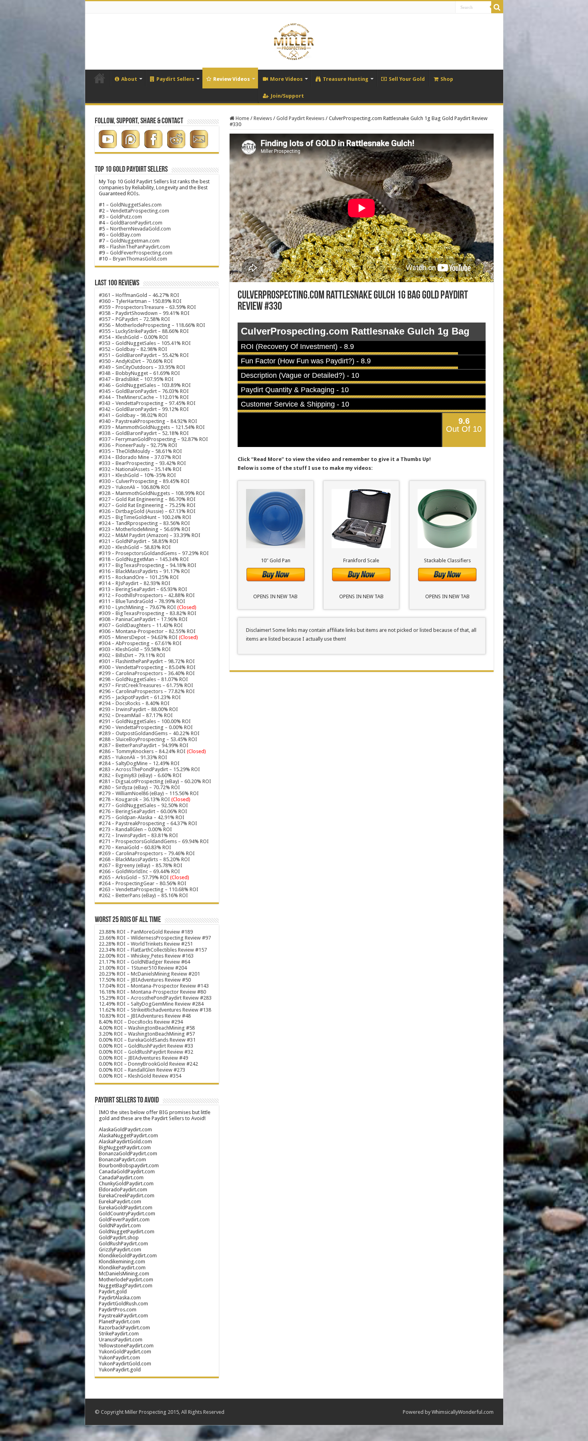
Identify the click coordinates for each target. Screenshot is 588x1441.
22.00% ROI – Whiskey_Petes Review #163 (146, 956)
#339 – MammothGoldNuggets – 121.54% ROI (152, 427)
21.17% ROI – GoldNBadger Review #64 (144, 962)
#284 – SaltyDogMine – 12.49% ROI (139, 763)
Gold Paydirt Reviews (300, 118)
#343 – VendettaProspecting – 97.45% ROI (147, 403)
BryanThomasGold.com (140, 259)
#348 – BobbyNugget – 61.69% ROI (139, 373)
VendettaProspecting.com (139, 211)
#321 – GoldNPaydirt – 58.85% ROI (138, 541)
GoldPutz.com (126, 217)
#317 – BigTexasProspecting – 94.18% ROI (147, 565)
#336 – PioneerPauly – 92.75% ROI (138, 445)
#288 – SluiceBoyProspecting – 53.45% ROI (148, 739)
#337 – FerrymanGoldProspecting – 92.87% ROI (153, 439)
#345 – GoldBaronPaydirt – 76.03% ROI (144, 391)
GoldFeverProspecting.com (141, 253)
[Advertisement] (362, 744)
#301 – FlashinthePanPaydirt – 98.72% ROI (147, 661)
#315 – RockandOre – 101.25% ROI (139, 577)
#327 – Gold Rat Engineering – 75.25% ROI (147, 505)
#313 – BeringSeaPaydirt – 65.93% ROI (143, 589)
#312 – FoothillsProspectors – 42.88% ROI (147, 595)
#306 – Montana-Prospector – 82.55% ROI (147, 631)
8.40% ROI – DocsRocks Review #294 (141, 1022)
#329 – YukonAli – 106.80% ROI (134, 487)
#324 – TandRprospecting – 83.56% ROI (144, 523)
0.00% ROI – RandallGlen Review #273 (142, 1070)
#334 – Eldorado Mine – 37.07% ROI (140, 457)
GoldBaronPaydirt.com (136, 223)
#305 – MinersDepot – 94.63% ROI (138, 637)
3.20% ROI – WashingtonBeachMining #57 (147, 1034)
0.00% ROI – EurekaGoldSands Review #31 (147, 1040)
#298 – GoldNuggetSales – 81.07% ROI (143, 679)
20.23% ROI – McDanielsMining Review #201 (149, 974)
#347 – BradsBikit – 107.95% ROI (136, 379)
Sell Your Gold (407, 79)
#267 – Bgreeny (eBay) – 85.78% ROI (140, 865)
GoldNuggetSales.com (136, 205)
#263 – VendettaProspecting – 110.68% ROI (148, 889)
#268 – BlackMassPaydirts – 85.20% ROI (144, 859)
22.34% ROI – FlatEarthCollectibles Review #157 (153, 950)
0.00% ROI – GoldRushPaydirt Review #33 (146, 1046)
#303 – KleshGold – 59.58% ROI (135, 649)
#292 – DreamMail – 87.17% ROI (136, 715)
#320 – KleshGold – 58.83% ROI (135, 547)
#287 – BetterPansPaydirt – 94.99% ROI (143, 745)
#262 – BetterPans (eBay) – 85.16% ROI (143, 895)
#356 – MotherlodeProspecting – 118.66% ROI (152, 325)
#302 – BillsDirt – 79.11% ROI (132, 655)
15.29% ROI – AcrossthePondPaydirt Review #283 (155, 998)
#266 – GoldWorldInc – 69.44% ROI (139, 871)
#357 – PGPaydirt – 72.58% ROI (134, 319)
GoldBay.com (125, 235)
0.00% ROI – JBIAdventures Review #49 (143, 1058)
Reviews (263, 118)
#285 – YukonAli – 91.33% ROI (133, 757)
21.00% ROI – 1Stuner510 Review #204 (143, 968)
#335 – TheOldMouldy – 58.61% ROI (140, 451)
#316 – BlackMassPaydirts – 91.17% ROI (144, 571)
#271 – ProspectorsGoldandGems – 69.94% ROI (154, 841)
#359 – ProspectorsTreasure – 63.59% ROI (147, 307)
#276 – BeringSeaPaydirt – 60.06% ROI (143, 811)
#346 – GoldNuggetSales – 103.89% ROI (145, 385)
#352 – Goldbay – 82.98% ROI (133, 349)
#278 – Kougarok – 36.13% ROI (144, 799)
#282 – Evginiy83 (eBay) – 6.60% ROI (140, 775)
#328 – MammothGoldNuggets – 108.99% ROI (152, 493)
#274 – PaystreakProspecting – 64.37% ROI (148, 823)
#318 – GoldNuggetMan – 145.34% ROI (144, 559)
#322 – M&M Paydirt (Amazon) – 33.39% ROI (149, 535)
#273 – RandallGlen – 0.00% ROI (135, 829)
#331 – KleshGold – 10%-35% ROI (137, 475)
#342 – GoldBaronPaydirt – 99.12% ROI (144, 409)
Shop (446, 79)
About (129, 79)
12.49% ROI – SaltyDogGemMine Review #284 (151, 1004)
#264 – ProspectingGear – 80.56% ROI (142, 883)
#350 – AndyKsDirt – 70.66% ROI (136, 361)
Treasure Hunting (345, 79)
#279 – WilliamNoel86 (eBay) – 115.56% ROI (149, 793)
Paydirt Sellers (175, 79)
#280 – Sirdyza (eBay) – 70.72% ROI (139, 787)
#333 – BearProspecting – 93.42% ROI (142, 463)
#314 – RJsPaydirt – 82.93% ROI (134, 583)
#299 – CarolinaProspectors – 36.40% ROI (147, 673)
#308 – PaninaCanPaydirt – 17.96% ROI (143, 619)
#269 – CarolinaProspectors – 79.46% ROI (147, 853)
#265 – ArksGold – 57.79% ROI (144, 877)
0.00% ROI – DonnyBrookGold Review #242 (148, 1064)
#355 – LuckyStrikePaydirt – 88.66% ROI (144, 331)
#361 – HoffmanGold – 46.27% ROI (139, 295)
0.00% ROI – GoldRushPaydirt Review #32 (146, 1052)
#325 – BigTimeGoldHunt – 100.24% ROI (145, 517)
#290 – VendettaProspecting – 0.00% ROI (146, 727)
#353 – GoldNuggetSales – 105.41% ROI (145, 343)
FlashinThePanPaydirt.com (140, 247)
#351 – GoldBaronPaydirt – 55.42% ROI (144, 355)
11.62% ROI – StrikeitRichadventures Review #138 (155, 1010)
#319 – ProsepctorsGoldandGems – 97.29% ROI (154, 553)
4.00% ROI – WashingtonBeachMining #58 (147, 1028)
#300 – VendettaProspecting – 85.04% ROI (147, 667)
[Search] (497, 7)
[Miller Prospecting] (294, 40)
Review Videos (231, 79)
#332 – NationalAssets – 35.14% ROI (140, 469)
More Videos (286, 79)
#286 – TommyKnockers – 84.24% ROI (142, 751)
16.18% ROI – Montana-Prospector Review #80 (152, 992)
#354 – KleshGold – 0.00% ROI (133, 337)
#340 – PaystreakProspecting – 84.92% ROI (148, 421)
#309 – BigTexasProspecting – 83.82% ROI (147, 613)
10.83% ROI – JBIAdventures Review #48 (145, 1016)
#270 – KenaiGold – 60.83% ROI (135, 847)
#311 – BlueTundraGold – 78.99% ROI (142, 601)
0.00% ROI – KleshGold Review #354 (140, 1076)
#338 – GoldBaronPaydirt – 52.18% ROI (144, 433)
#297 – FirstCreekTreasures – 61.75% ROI (146, 685)
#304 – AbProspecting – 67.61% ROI (140, 643)
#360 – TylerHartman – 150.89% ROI (140, 301)
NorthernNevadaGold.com (140, 229)
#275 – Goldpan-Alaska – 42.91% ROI (141, 817)
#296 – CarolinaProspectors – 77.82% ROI (147, 691)
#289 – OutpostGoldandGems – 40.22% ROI (149, 733)
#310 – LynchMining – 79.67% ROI (137, 607)
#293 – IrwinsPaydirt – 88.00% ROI (138, 709)
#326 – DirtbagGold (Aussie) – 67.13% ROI (147, 511)
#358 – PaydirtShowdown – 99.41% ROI (144, 313)
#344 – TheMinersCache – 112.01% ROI (144, 397)
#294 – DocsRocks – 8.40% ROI (134, 703)
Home (99, 78)
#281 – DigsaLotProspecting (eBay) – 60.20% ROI (155, 781)
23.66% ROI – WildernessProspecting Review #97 (155, 938)
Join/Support (287, 96)
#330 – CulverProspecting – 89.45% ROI (144, 481)
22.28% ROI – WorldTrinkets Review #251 (146, 944)
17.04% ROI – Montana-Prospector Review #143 (154, 986)
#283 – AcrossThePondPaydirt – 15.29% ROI (149, 769)
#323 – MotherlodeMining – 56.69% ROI (144, 529)
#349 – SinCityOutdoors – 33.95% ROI (142, 367)
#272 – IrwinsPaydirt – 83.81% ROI (138, 835)
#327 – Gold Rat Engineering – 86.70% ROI (147, 499)
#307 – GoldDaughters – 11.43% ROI (141, 625)
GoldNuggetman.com (135, 241)
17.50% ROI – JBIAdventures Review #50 (145, 980)
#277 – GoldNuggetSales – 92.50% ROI (143, 805)
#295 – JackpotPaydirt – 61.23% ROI (140, 697)
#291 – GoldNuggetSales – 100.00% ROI (145, 721)
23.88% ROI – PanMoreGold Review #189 (146, 932)
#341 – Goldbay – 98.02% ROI (133, 415)
